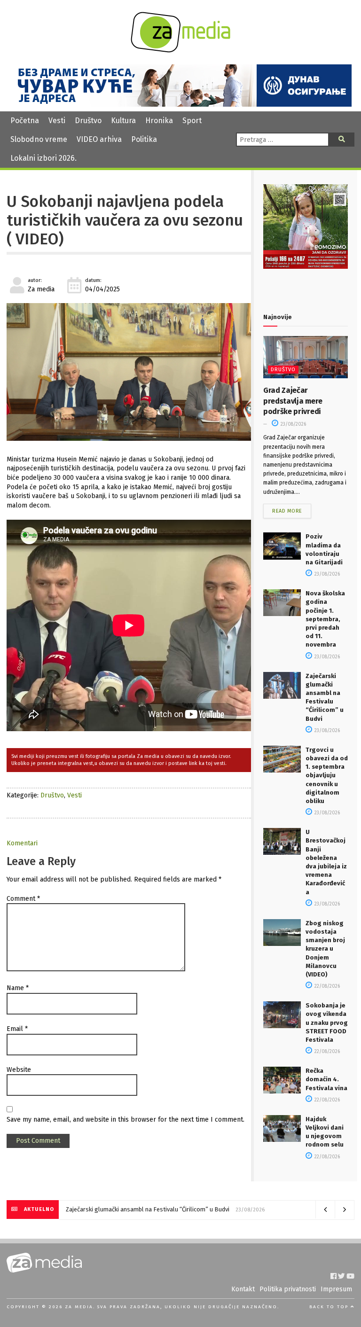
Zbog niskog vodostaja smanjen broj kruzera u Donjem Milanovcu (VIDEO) (325, 949)
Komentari (22, 843)
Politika (144, 139)
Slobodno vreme (38, 139)
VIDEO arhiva (99, 139)
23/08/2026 (292, 424)
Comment (23, 899)
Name (18, 988)
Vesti (56, 120)
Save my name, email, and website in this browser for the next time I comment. (125, 1120)
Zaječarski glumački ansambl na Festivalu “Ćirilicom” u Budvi (147, 1209)
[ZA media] (180, 50)
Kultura (123, 120)
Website (19, 1070)
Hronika (159, 120)
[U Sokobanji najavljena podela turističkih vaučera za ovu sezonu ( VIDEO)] (129, 372)
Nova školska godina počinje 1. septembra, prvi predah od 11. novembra (325, 619)
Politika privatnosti (287, 1289)
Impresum (336, 1289)
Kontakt (243, 1289)
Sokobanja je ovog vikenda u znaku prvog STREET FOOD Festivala (327, 1022)
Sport (192, 120)
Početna (24, 120)
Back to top (330, 1307)
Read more (287, 511)
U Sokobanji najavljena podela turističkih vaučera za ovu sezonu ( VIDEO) (125, 220)
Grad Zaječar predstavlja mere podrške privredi (292, 401)
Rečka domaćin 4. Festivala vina (326, 1079)
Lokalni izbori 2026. (43, 158)
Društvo (88, 120)
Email (17, 1029)
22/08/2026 (326, 986)
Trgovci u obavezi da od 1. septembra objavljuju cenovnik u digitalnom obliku (327, 775)
